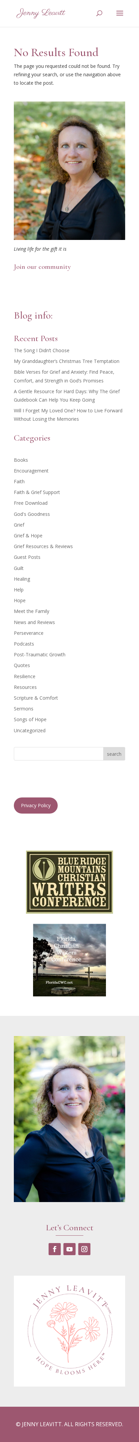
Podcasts (24, 644)
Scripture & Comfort (36, 698)
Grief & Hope (28, 535)
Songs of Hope (30, 719)
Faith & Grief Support (37, 492)
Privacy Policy (36, 805)
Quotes (22, 665)
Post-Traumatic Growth (39, 654)
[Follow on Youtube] (69, 1249)
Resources (25, 687)
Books (21, 460)
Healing (22, 579)
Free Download (31, 503)
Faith (19, 481)
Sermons (23, 708)
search (114, 754)
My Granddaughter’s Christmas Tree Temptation (66, 361)
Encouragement (31, 470)
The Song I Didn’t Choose (42, 350)
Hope (20, 600)
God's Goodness (32, 514)
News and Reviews (34, 622)
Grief (19, 525)
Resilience (24, 676)
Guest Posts (27, 557)
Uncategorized (30, 730)
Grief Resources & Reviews (43, 546)
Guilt (19, 568)
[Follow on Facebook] (55, 1249)
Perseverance (29, 633)
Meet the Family (31, 611)
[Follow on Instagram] (84, 1249)
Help (19, 589)
